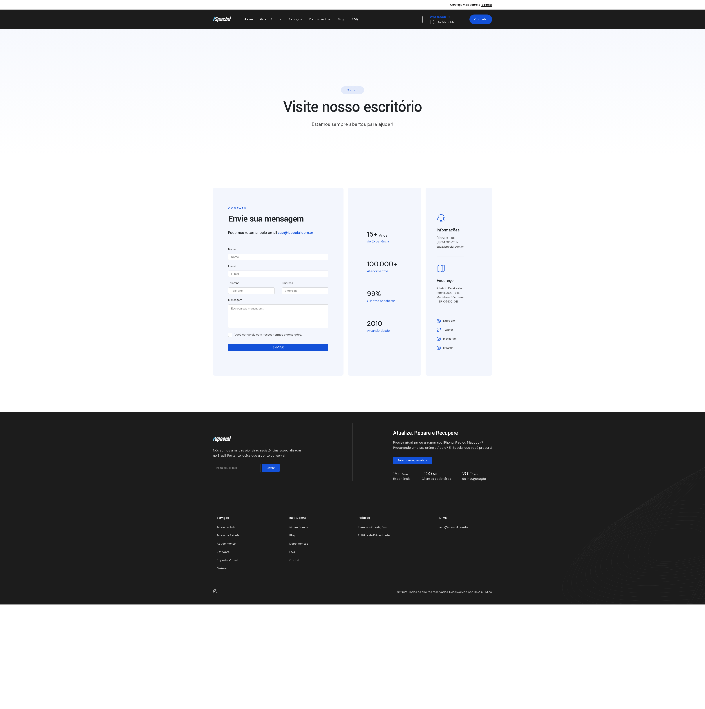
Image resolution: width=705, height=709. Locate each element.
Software (223, 552)
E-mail (232, 266)
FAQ (355, 19)
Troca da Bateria (228, 535)
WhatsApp (438, 16)
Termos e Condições (372, 527)
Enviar (271, 468)
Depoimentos (319, 19)
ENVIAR (278, 347)
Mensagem (235, 300)
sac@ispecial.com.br (295, 232)
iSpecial (486, 5)
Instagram (449, 339)
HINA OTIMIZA (483, 592)
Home (248, 19)
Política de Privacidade (374, 535)
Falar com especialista (412, 460)
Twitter (448, 330)
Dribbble (449, 321)
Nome (232, 249)
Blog (341, 19)
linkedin (448, 348)
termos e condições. (287, 334)
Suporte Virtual (227, 560)
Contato (480, 19)
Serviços (295, 19)
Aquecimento (226, 544)
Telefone (233, 283)
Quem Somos (270, 19)
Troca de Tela (226, 527)
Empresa (287, 283)
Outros (222, 568)
